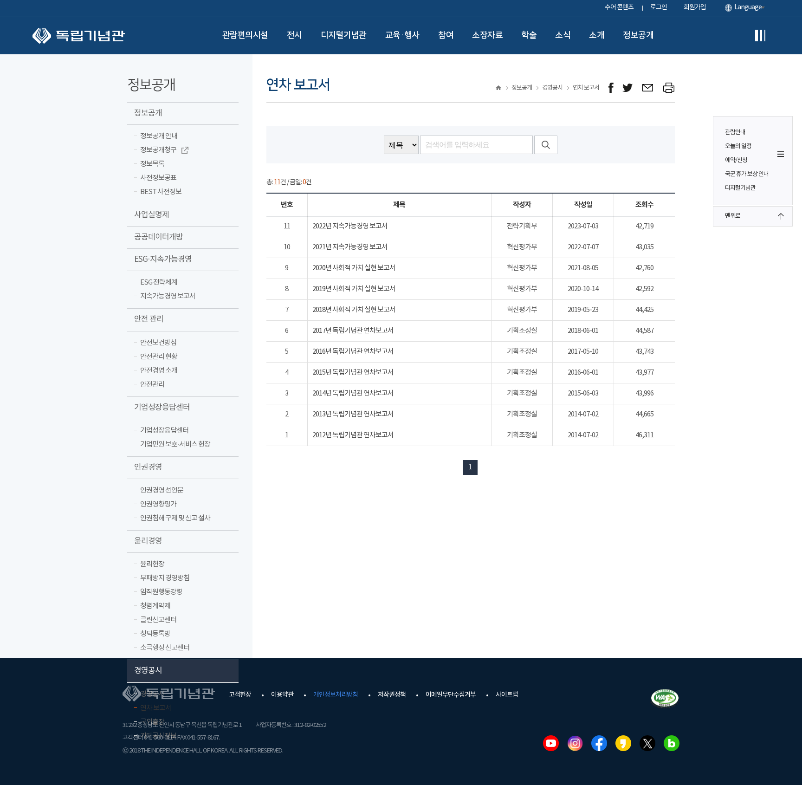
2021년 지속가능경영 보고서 (350, 247)
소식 (562, 35)
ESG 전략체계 (158, 282)
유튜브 (551, 743)
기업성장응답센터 (162, 407)
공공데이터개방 (158, 237)
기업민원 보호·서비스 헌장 (175, 444)
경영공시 (148, 670)
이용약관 (282, 695)
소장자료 (487, 35)
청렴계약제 (155, 606)
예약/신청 (736, 160)
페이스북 (599, 743)
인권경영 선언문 (161, 490)
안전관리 (152, 385)
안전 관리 (148, 319)
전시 (294, 35)
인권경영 (148, 467)
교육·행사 (402, 35)
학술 (529, 35)
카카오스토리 (623, 743)
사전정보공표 (158, 178)
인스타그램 (575, 743)
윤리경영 (148, 541)
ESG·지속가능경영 (163, 259)
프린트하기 (669, 88)
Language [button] (748, 7)
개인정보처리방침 (335, 695)
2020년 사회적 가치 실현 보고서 (353, 268)
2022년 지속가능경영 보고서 (350, 226)
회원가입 (695, 7)
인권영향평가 (158, 504)
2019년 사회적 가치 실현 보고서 (353, 289)
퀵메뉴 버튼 (780, 154)
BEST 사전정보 (160, 192)
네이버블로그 (671, 743)
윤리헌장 (152, 564)
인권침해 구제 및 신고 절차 (175, 518)
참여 (445, 35)
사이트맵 (507, 695)
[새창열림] (611, 88)
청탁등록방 (155, 634)
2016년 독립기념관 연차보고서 (353, 352)
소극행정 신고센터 (164, 648)
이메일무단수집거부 (451, 695)
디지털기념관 (344, 35)
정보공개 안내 (158, 136)
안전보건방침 (158, 343)
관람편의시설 (245, 35)
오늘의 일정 (738, 146)
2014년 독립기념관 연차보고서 (353, 393)
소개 (596, 35)
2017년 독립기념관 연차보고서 (353, 331)
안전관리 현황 (158, 357)
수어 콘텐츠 (619, 7)
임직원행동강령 (161, 592)
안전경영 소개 (158, 371)
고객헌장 (240, 695)
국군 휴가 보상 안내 (747, 174)
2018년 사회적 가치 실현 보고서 (353, 310)
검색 (545, 145)
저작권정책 (392, 695)
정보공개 (638, 35)
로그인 (658, 7)
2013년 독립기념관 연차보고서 (353, 414)
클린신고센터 (158, 620)
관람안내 (735, 132)
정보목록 (152, 164)
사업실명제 (151, 215)
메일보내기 (648, 88)
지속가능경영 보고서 (167, 296)
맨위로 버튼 (780, 216)
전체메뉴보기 (760, 35)
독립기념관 (78, 36)
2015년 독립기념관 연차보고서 (353, 372)
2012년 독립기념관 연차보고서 (353, 435)
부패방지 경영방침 (164, 578)
